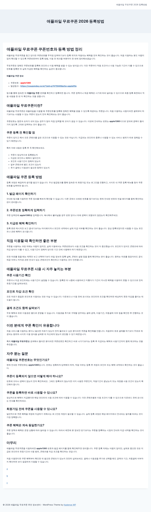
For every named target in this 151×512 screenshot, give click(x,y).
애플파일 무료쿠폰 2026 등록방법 (131, 4)
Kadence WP (70, 505)
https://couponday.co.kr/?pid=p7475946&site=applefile (48, 86)
